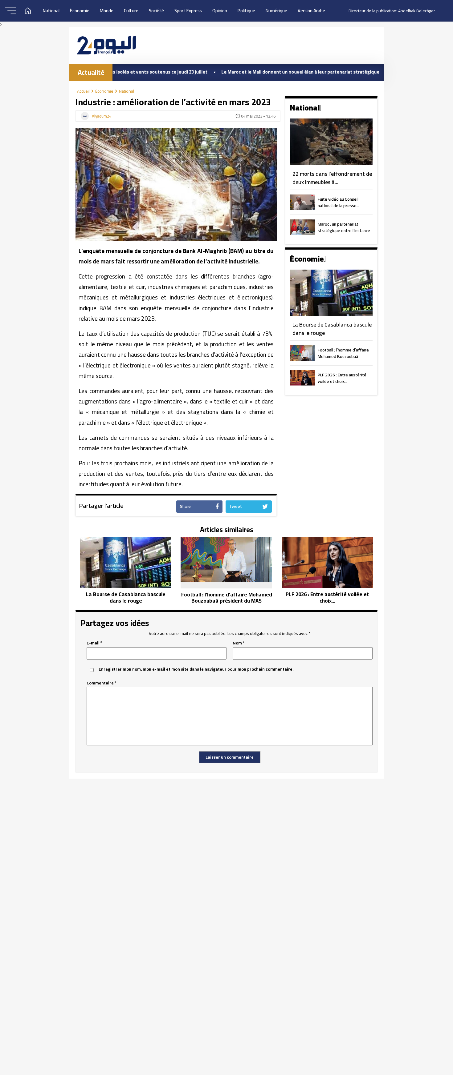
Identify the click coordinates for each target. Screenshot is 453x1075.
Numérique (276, 10)
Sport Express (188, 10)
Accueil (83, 91)
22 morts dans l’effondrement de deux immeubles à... (332, 178)
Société (156, 10)
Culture (131, 10)
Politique (246, 10)
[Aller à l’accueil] (106, 45)
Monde (106, 10)
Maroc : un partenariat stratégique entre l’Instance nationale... (344, 228)
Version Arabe (311, 10)
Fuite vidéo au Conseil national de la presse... (338, 203)
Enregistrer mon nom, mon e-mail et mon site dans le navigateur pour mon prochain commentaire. (196, 669)
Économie (79, 10)
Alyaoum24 (101, 116)
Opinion (219, 10)
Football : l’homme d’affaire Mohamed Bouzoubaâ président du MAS (343, 353)
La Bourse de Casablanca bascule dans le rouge (332, 328)
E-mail (94, 643)
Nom (239, 643)
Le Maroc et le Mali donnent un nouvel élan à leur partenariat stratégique (272, 71)
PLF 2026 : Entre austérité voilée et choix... (342, 378)
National (51, 10)
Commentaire (101, 683)
